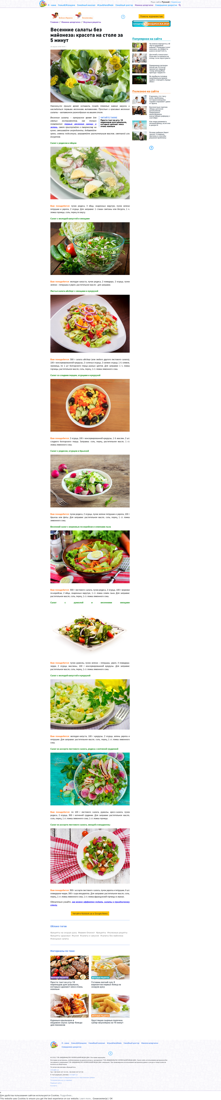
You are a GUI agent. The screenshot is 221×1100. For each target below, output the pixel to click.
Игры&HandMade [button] (105, 5)
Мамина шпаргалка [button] (144, 5)
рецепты (101, 932)
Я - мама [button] (52, 5)
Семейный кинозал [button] (86, 5)
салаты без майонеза (112, 935)
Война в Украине (66, 18)
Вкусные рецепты (92, 22)
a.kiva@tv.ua (54, 1070)
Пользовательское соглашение (61, 1080)
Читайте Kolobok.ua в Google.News (90, 913)
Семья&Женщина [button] (66, 5)
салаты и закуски (90, 935)
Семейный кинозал (97, 1043)
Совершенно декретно (71, 1047)
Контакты (53, 1086)
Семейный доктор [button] (124, 5)
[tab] (151, 148)
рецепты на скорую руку (64, 932)
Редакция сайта (55, 1083)
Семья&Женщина (78, 1043)
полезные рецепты (118, 932)
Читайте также (114, 121)
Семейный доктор (131, 1043)
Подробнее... (66, 1095)
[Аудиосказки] (151, 23)
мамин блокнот (87, 932)
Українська (176, 2)
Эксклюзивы (87, 18)
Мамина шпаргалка (70, 22)
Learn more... (86, 1098)
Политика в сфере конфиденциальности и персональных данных (72, 1077)
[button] (180, 5)
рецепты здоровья (61, 935)
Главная (54, 22)
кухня (76, 935)
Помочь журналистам (151, 16)
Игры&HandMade (114, 1043)
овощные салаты (60, 938)
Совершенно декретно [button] (166, 5)
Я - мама (65, 1043)
